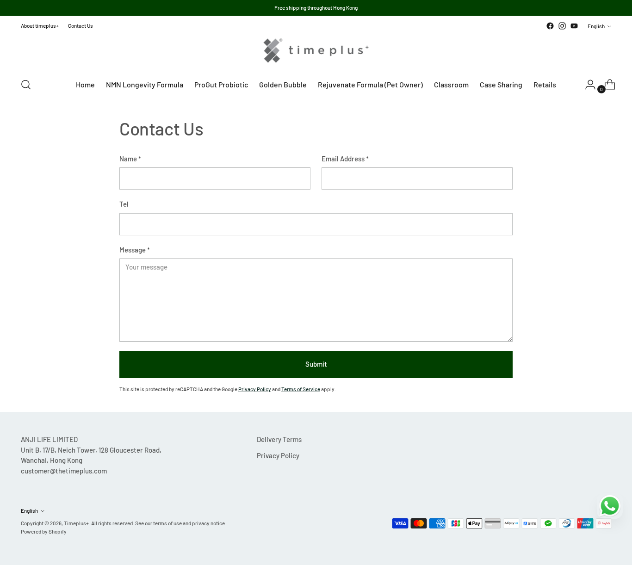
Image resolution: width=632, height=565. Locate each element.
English (596, 26)
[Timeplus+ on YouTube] (574, 26)
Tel (124, 204)
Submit (316, 364)
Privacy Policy (254, 389)
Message (134, 250)
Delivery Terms (279, 439)
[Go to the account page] (586, 84)
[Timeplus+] (316, 50)
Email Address (345, 158)
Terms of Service (300, 389)
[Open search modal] (26, 84)
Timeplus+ (76, 523)
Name (130, 158)
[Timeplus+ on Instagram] (562, 26)
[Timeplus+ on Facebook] (550, 26)
